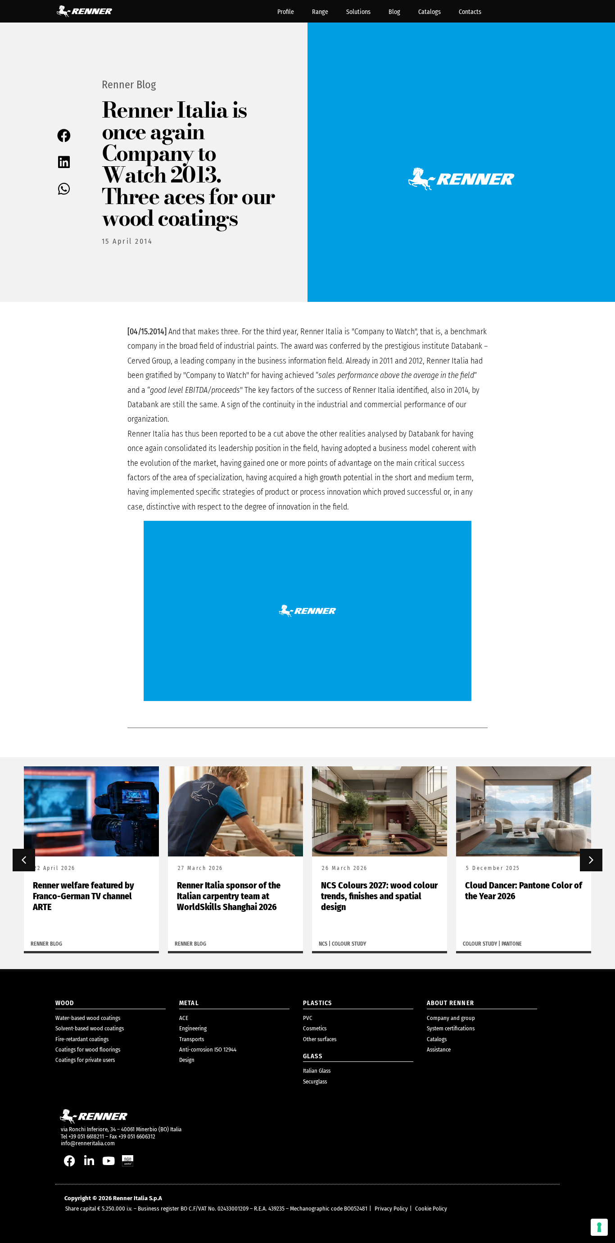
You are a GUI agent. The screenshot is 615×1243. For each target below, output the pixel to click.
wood (65, 1003)
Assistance (439, 1049)
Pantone (367, 944)
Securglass (315, 1081)
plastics (317, 1003)
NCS (179, 944)
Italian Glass (316, 1070)
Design (186, 1059)
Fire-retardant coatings (82, 1039)
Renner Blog (129, 84)
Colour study (205, 944)
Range (320, 12)
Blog (394, 12)
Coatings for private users (85, 1059)
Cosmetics (314, 1028)
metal (189, 1003)
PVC (307, 1018)
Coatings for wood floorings (87, 1049)
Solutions (358, 12)
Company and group (451, 1018)
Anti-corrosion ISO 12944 (207, 1049)
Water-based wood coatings (87, 1018)
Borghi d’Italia (481, 944)
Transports (191, 1039)
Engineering (193, 1028)
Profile (285, 12)
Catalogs (429, 12)
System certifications (451, 1028)
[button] (64, 135)
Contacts (470, 12)
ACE (183, 1018)
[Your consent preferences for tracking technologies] (599, 1227)
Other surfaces (319, 1039)
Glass (312, 1056)
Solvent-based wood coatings (89, 1028)
